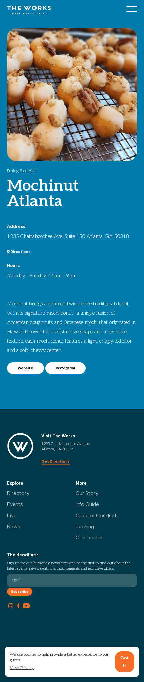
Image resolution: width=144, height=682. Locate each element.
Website (25, 368)
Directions (20, 251)
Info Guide (87, 504)
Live (12, 515)
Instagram (65, 368)
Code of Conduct (96, 515)
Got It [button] (124, 661)
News (13, 526)
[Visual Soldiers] (29, 10)
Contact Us (89, 537)
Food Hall (28, 171)
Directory (18, 493)
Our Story (87, 493)
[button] (22, 668)
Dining (12, 171)
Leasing (85, 526)
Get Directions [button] (55, 461)
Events (15, 504)
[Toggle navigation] (131, 10)
